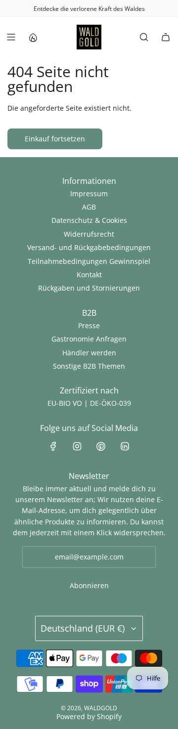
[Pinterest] (101, 446)
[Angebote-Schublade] (33, 37)
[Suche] (144, 37)
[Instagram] (77, 446)
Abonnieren (89, 585)
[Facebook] (53, 446)
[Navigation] (11, 37)
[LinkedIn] (124, 446)
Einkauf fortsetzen (55, 138)
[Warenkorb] (166, 37)
